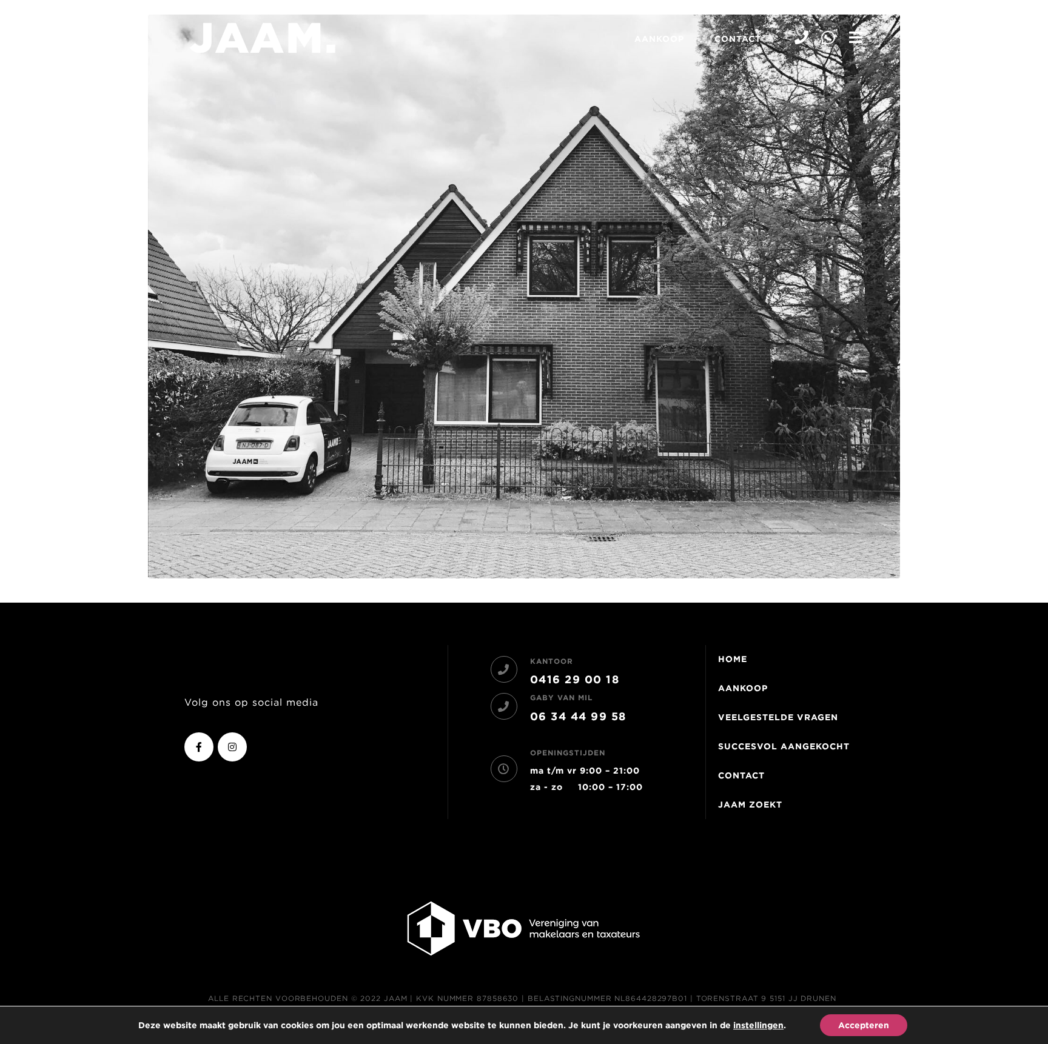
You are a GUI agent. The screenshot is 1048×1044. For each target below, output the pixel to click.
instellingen (758, 1025)
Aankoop (659, 39)
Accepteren (863, 1025)
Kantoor (551, 661)
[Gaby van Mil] (504, 706)
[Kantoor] (504, 669)
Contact (737, 39)
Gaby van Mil (561, 697)
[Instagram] (232, 746)
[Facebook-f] (198, 746)
